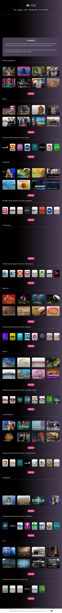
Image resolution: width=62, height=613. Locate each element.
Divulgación (6, 477)
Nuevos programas (8, 60)
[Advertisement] (31, 23)
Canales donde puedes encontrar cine (15, 579)
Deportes (5, 288)
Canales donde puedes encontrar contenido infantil (19, 390)
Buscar (46, 9)
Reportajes (6, 162)
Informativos (6, 225)
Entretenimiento (7, 414)
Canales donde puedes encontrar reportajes (17, 200)
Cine (3, 541)
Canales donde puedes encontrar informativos (17, 264)
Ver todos (31, 93)
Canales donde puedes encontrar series (15, 137)
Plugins (25, 9)
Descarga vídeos (33, 9)
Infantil (4, 351)
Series (4, 99)
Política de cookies (40, 611)
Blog (15, 9)
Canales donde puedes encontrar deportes (16, 327)
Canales (20, 9)
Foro (40, 9)
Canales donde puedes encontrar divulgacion (17, 516)
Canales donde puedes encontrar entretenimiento (19, 453)
